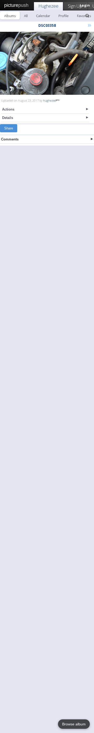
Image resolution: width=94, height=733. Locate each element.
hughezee (49, 100)
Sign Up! (75, 6)
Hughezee (48, 6)
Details (7, 118)
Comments (10, 139)
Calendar (43, 15)
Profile (63, 15)
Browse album (74, 724)
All (26, 15)
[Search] (87, 16)
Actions (8, 109)
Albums (10, 15)
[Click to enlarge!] (47, 63)
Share (8, 128)
